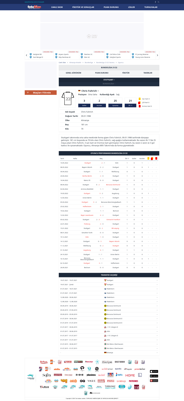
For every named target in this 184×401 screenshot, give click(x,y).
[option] (41, 55)
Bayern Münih (87, 167)
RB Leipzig (115, 228)
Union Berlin (87, 198)
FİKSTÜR (125, 73)
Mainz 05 (87, 180)
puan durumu (111, 7)
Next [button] (157, 55)
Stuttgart (109, 80)
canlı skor (57, 7)
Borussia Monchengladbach (111, 202)
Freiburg (87, 224)
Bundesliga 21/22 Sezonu (105, 62)
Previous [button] (26, 55)
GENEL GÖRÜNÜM (73, 73)
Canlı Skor (34, 7)
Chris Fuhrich (89, 91)
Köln (116, 163)
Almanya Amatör (75, 62)
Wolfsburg (115, 172)
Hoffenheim (87, 206)
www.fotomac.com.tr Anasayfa (34, 2)
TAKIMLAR (148, 73)
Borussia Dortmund (113, 185)
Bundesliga (89, 62)
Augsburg (115, 193)
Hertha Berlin (87, 176)
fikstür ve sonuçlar (83, 7)
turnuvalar (150, 7)
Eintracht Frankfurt (113, 220)
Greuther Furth (87, 233)
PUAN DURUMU (101, 73)
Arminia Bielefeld (87, 189)
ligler (131, 7)
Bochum (116, 211)
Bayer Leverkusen (87, 215)
